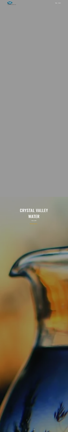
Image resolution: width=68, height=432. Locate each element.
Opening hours (33, 223)
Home (56, 3)
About (59, 3)
